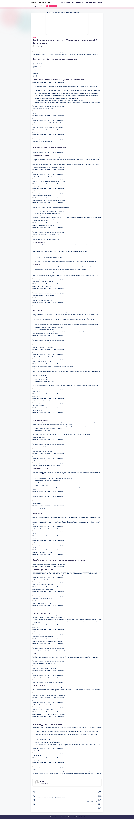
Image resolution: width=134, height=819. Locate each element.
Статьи (34, 37)
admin (42, 781)
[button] (53, 6)
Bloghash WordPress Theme (80, 816)
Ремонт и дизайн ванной (40, 3)
